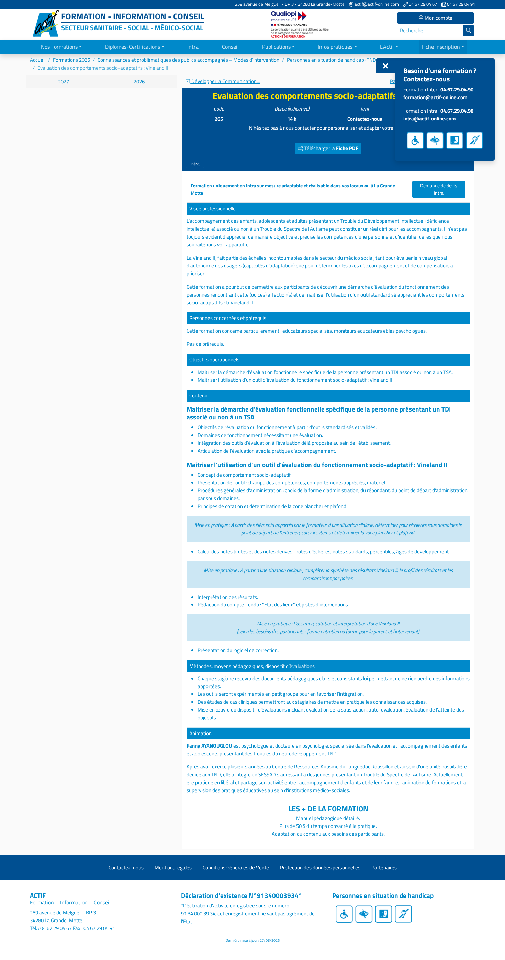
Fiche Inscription (441, 47)
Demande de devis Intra (438, 189)
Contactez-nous (126, 867)
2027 (63, 81)
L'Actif (387, 47)
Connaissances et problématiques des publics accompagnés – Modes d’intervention (188, 60)
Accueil (37, 60)
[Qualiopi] (301, 24)
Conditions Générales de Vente (236, 867)
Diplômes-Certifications (132, 47)
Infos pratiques (335, 47)
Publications (276, 47)
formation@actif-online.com (435, 97)
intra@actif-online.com (429, 119)
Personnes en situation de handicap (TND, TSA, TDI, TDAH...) (351, 60)
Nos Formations (59, 47)
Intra (193, 47)
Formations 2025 (71, 60)
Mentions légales (173, 867)
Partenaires (384, 867)
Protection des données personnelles (320, 867)
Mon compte (438, 18)
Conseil (230, 47)
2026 (139, 81)
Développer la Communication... (225, 81)
